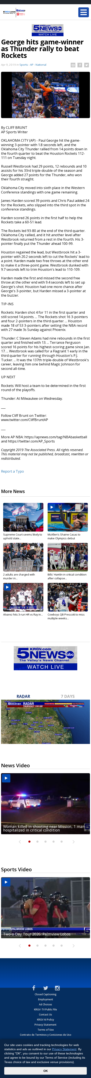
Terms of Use (45, 1029)
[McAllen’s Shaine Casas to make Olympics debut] (68, 517)
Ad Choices (45, 1004)
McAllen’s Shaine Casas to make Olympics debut (64, 536)
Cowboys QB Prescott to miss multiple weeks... (66, 616)
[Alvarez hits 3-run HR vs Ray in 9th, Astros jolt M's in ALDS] (23, 597)
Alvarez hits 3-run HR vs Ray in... (23, 614)
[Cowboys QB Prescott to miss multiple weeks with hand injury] (68, 597)
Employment (45, 999)
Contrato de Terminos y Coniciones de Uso (45, 1035)
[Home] (28, 12)
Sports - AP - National (32, 65)
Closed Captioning (46, 994)
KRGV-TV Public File (45, 1009)
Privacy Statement (45, 1024)
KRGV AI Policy (45, 1019)
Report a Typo (12, 471)
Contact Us (45, 1014)
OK (45, 1071)
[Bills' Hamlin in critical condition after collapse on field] (68, 557)
